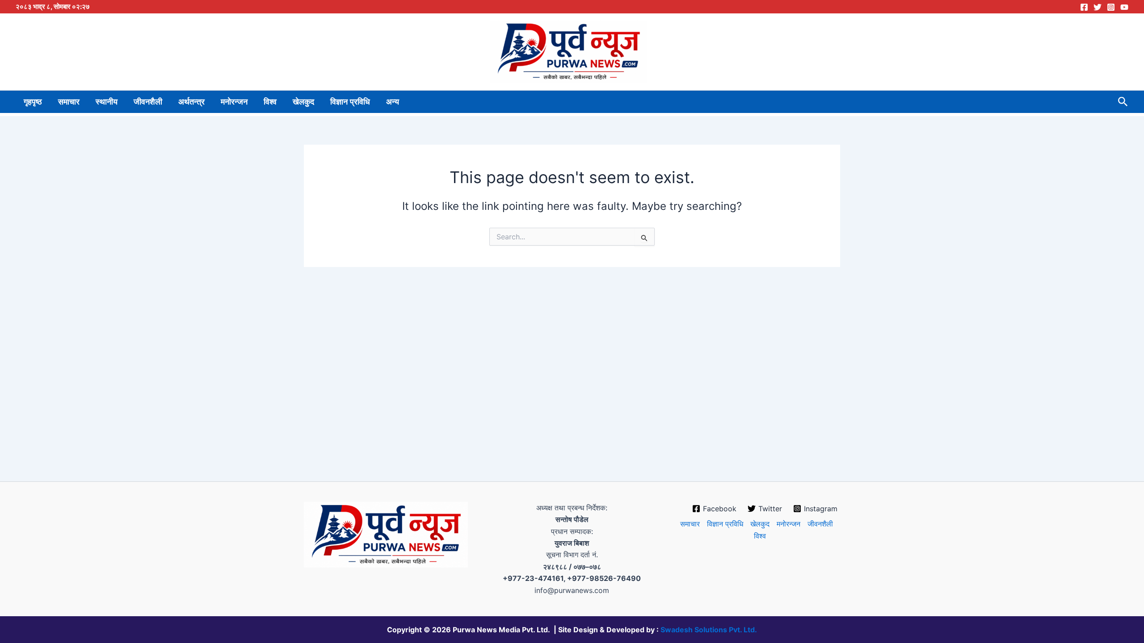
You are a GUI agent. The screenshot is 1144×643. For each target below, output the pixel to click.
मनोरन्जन (234, 101)
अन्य (392, 101)
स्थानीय (107, 101)
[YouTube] (1124, 7)
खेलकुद (303, 101)
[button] (1123, 102)
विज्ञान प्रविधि (350, 101)
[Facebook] (1084, 7)
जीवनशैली (148, 101)
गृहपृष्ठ (33, 101)
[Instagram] (1111, 7)
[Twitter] (1098, 7)
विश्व (270, 101)
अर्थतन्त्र (191, 101)
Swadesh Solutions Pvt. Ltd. (708, 629)
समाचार (69, 101)
